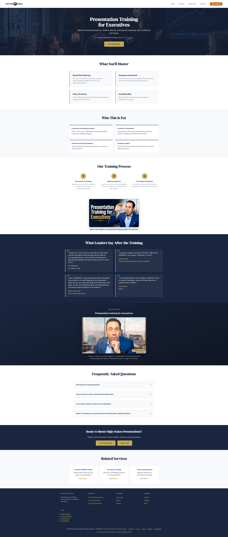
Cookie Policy (65, 518)
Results (118, 500)
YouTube (146, 500)
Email (145, 503)
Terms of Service (66, 516)
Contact (118, 503)
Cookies (149, 529)
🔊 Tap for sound (138, 350)
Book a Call (125, 443)
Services (181, 4)
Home (172, 4)
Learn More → (83, 478)
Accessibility (65, 521)
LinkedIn (146, 497)
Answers (203, 4)
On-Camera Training (94, 500)
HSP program (128, 37)
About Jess (192, 4)
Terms (143, 529)
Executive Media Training (95, 497)
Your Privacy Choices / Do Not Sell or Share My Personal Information (114, 532)
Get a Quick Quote (114, 44)
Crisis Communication (95, 503)
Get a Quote (216, 4)
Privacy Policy (65, 514)
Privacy (138, 529)
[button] (114, 213)
